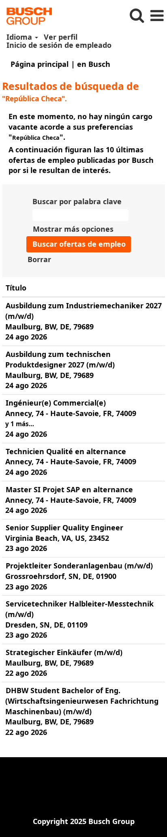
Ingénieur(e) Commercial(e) (56, 403)
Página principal (40, 64)
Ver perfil (60, 37)
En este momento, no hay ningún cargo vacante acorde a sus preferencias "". (80, 126)
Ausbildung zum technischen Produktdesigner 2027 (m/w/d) (60, 359)
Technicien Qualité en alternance (66, 451)
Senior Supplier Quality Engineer (64, 527)
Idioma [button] (20, 37)
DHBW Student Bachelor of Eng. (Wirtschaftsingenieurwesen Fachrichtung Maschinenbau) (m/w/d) (81, 700)
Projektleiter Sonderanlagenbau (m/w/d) (79, 565)
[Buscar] (136, 15)
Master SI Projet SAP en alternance (69, 489)
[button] (157, 16)
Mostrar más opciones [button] (73, 229)
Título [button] (16, 288)
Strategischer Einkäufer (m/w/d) (64, 652)
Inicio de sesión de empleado (58, 45)
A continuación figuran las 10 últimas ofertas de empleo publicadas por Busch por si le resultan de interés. (81, 160)
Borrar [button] (39, 259)
